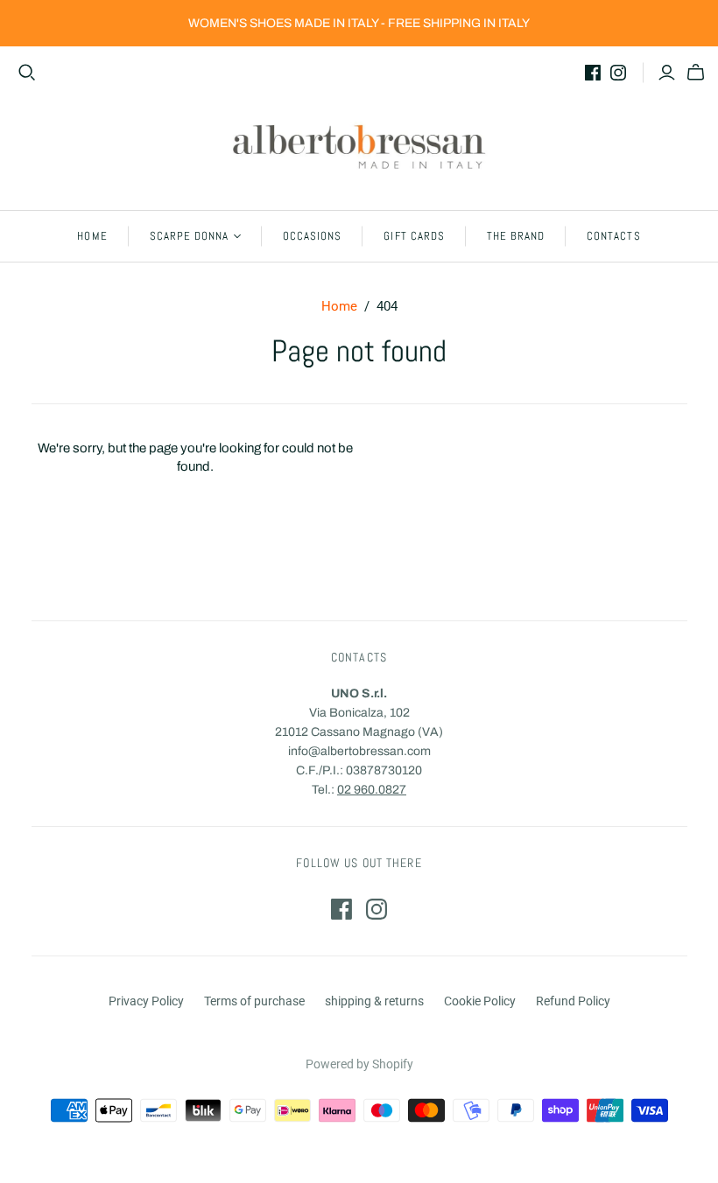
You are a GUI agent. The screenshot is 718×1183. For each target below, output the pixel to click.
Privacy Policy (146, 1001)
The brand (516, 235)
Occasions (312, 235)
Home (92, 235)
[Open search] (27, 72)
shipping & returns (374, 1001)
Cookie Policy (480, 1001)
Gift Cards (414, 235)
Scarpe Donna (189, 235)
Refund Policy (573, 1001)
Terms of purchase (254, 1001)
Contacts (613, 235)
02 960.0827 (371, 789)
